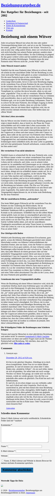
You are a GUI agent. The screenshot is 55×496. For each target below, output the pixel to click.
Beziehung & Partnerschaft (17, 23)
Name (4, 446)
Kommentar (6, 425)
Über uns (10, 28)
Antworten (10, 408)
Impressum (30, 493)
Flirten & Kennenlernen (15, 26)
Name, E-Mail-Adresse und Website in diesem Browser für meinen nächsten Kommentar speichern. (26, 462)
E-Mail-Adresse (8, 451)
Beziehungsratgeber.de (20, 5)
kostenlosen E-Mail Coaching (37, 336)
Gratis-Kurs (11, 21)
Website (4, 456)
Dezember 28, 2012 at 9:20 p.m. (19, 358)
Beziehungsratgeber (17, 490)
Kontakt (9, 30)
